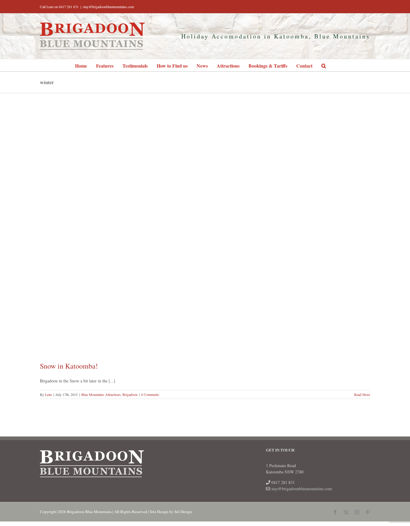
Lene (48, 394)
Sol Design (183, 511)
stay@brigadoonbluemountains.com (108, 6)
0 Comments (150, 394)
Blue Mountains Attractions (101, 394)
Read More (362, 394)
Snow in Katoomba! (69, 366)
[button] (323, 65)
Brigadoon (129, 394)
